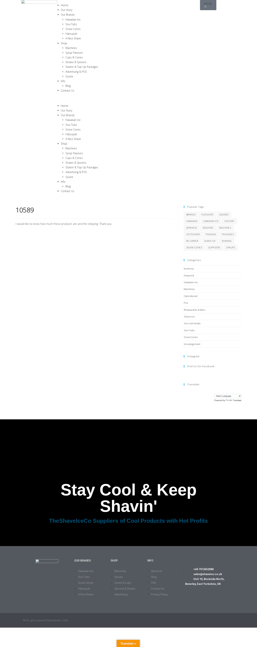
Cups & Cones (74, 57)
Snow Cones (73, 29)
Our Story (66, 10)
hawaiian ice (211, 221)
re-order (192, 241)
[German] (221, 390)
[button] (128, 98)
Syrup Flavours (74, 52)
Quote (69, 76)
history (229, 221)
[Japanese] (228, 390)
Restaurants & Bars (194, 309)
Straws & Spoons (75, 62)
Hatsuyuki (71, 33)
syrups (230, 247)
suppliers (214, 247)
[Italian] (224, 390)
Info (63, 81)
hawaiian (191, 221)
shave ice (210, 241)
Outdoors (193, 234)
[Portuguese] (232, 390)
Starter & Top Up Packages (81, 67)
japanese (191, 227)
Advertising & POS (76, 71)
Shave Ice (189, 316)
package (211, 234)
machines (225, 227)
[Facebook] (215, 18)
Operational (190, 296)
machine (208, 227)
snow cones (194, 247)
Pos (186, 302)
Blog (68, 86)
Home (64, 5)
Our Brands (68, 14)
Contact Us (67, 90)
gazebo (224, 214)
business (189, 268)
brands (190, 214)
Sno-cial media (192, 323)
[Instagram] (204, 18)
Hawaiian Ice (73, 19)
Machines (71, 48)
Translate (237, 400)
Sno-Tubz (71, 24)
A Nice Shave (73, 38)
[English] (213, 390)
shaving (227, 241)
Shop (64, 43)
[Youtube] (225, 18)
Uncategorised (192, 344)
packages (228, 234)
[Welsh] (239, 390)
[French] (217, 390)
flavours (207, 214)
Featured (189, 275)
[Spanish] (236, 390)
